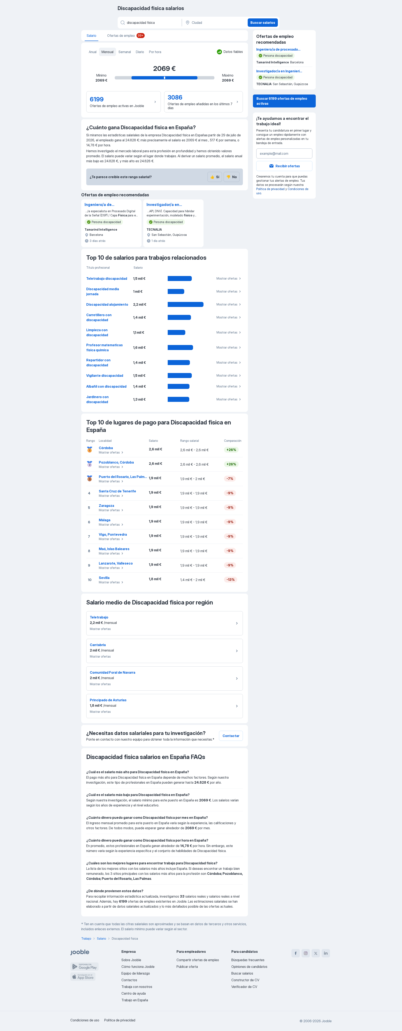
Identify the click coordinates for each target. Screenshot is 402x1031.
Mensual (107, 52)
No (231, 177)
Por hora (155, 52)
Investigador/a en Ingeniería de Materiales (163, 204)
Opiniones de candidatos (249, 967)
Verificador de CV (244, 987)
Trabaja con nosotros (136, 987)
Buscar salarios (262, 22)
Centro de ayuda (133, 993)
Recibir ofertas (288, 166)
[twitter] (316, 953)
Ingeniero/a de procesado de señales (105, 204)
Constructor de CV (245, 980)
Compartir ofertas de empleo (198, 960)
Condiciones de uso (84, 1020)
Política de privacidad (270, 189)
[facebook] (295, 953)
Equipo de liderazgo (135, 973)
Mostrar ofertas (226, 278)
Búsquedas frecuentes (247, 960)
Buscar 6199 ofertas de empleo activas (281, 101)
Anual (93, 52)
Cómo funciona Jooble (138, 967)
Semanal (125, 52)
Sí (214, 177)
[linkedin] (326, 953)
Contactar (231, 736)
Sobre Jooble (131, 960)
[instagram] (306, 953)
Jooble (327, 1021)
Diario (140, 52)
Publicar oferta (187, 967)
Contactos (129, 980)
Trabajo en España (134, 1000)
